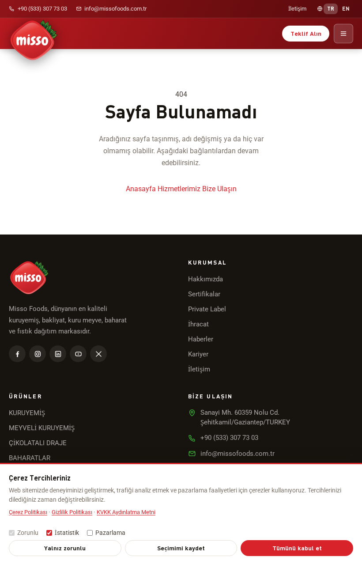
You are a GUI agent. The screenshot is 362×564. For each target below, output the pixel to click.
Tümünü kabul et (297, 548)
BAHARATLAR (29, 458)
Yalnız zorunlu (65, 548)
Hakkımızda (205, 279)
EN (346, 8)
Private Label (207, 309)
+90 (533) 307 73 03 (42, 8)
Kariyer (198, 354)
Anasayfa (141, 189)
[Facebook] (17, 353)
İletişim (297, 8)
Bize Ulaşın (219, 189)
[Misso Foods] (33, 33)
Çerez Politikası (28, 512)
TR (331, 8)
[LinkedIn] (57, 353)
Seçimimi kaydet (181, 548)
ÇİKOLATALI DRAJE (38, 443)
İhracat (198, 324)
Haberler (200, 339)
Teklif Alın (305, 33)
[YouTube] (78, 353)
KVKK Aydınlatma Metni (126, 512)
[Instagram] (37, 353)
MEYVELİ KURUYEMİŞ (42, 428)
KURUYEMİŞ (27, 413)
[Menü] (343, 33)
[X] (98, 353)
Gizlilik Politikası (72, 512)
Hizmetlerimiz (179, 189)
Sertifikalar (204, 294)
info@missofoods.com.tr (115, 8)
